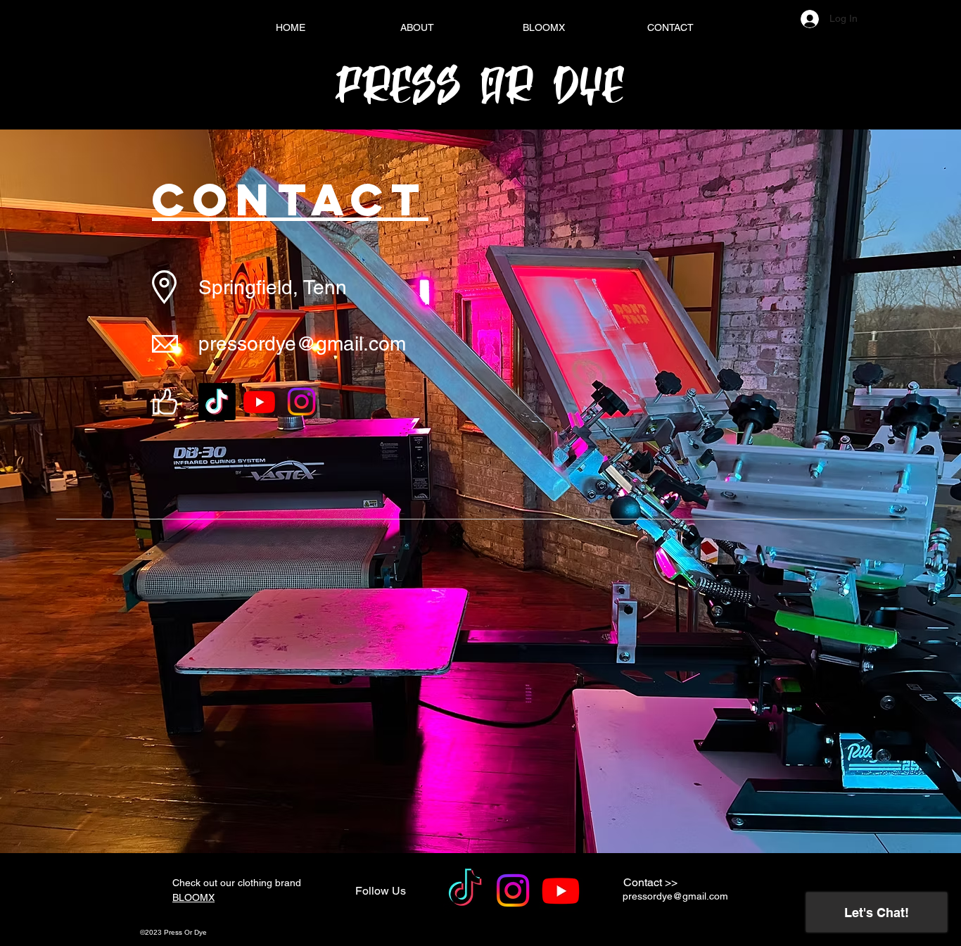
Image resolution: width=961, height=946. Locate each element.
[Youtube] (259, 401)
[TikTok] (217, 401)
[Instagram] (301, 401)
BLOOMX (193, 897)
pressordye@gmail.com (302, 343)
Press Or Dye (480, 84)
